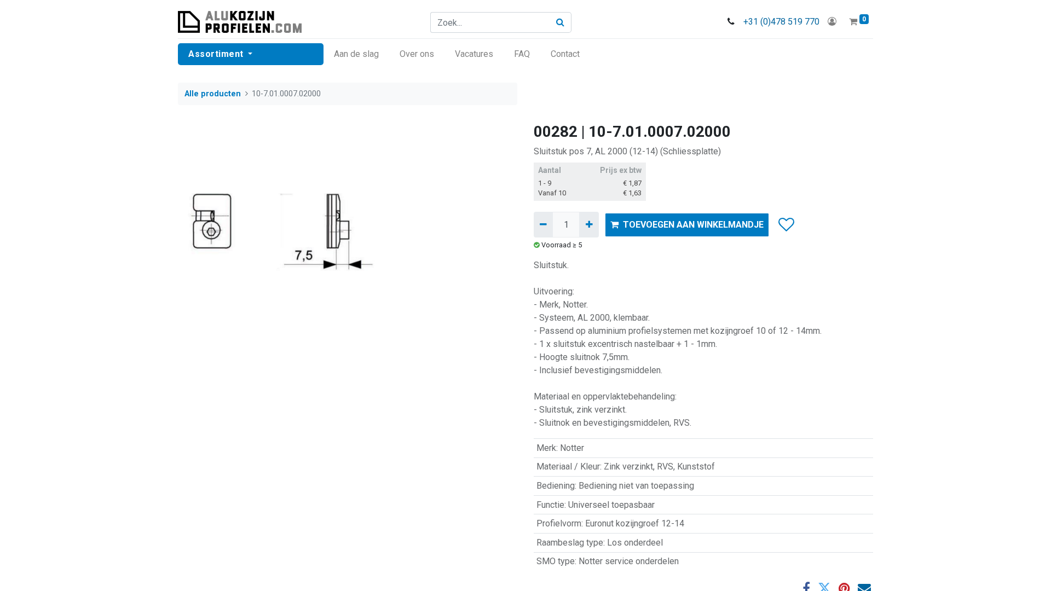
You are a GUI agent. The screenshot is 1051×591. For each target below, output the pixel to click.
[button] (786, 225)
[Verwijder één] (543, 224)
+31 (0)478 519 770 (781, 21)
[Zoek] (560, 22)
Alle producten (212, 94)
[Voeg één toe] (588, 224)
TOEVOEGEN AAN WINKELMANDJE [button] (693, 224)
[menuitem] (356, 54)
